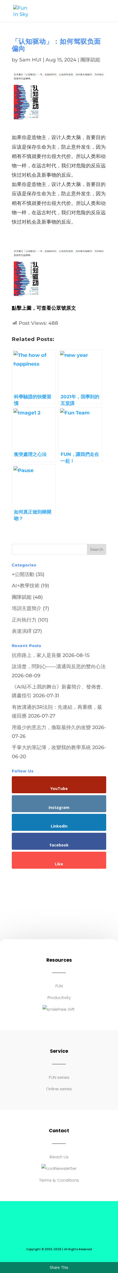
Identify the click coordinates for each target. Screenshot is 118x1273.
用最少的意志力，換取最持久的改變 (51, 727)
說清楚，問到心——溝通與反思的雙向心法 (59, 667)
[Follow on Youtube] (53, 1224)
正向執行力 (24, 620)
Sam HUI (30, 60)
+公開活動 (23, 574)
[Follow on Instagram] (64, 1224)
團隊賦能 (90, 60)
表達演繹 (22, 631)
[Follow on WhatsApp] (42, 1224)
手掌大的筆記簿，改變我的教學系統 (51, 747)
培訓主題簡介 (26, 608)
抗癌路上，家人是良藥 (36, 655)
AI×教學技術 (26, 586)
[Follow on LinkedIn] (75, 1224)
